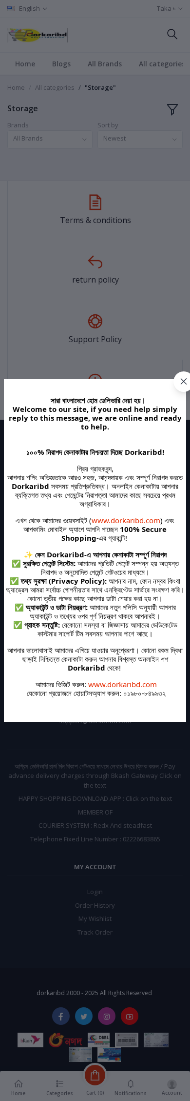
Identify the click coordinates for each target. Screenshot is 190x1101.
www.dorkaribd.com (126, 520)
